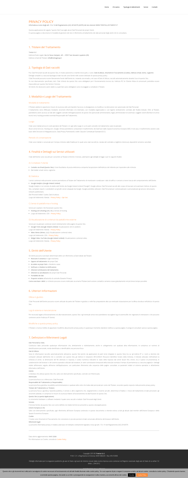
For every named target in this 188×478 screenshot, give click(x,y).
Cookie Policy (61, 439)
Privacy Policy (55, 197)
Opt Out (65, 197)
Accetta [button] (131, 475)
